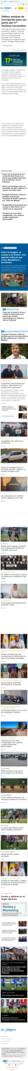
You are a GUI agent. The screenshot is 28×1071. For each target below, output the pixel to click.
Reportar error (7, 1041)
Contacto (5, 1043)
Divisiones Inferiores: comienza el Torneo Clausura (13, 1019)
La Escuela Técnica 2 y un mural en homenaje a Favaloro (14, 711)
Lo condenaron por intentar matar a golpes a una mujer (12, 497)
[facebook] (18, 4)
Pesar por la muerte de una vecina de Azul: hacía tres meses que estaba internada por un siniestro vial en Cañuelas (14, 178)
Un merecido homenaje (8, 416)
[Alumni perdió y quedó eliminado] (14, 842)
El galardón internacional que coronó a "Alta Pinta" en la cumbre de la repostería (15, 207)
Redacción (5, 1036)
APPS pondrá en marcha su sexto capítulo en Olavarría (12, 772)
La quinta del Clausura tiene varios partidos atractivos (12, 829)
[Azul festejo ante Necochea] (14, 984)
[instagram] (26, 4)
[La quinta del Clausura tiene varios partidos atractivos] (14, 816)
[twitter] (21, 4)
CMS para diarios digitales (14, 1067)
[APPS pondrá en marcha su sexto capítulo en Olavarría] (14, 759)
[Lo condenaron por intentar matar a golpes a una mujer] (14, 484)
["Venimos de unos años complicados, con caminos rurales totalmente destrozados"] (14, 729)
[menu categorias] (26, 8)
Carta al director (7, 1038)
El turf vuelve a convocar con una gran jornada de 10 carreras (14, 798)
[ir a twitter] (12, 1065)
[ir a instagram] (19, 1065)
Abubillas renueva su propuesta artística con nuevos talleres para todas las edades (9, 408)
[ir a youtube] (16, 1065)
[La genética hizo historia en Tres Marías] (14, 429)
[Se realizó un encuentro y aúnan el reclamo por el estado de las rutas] (14, 562)
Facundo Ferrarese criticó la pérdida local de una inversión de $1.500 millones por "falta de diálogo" (14, 198)
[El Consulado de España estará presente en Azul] (14, 591)
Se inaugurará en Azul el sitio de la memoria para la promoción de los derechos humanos (14, 970)
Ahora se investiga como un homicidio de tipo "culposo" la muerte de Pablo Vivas (14, 188)
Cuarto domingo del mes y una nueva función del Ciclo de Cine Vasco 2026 (9, 924)
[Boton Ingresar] (16, 8)
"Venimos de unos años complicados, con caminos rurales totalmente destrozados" (13, 216)
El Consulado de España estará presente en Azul (13, 604)
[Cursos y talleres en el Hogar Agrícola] (14, 909)
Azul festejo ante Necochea (13, 995)
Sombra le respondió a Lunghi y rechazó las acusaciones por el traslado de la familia (14, 882)
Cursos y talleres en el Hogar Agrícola (13, 897)
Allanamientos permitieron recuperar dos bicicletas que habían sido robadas (9, 931)
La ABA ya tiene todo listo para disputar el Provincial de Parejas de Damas (9, 939)
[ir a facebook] (9, 1065)
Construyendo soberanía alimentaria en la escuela (11, 684)
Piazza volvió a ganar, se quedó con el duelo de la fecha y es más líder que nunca (13, 548)
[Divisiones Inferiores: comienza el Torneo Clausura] (14, 1006)
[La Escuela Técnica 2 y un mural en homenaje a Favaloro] (14, 697)
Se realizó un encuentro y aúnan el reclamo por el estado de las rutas (14, 576)
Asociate (21, 8)
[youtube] (24, 4)
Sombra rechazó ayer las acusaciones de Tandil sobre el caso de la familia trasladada (13, 656)
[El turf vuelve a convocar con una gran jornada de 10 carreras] (14, 785)
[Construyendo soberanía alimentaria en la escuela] (14, 671)
